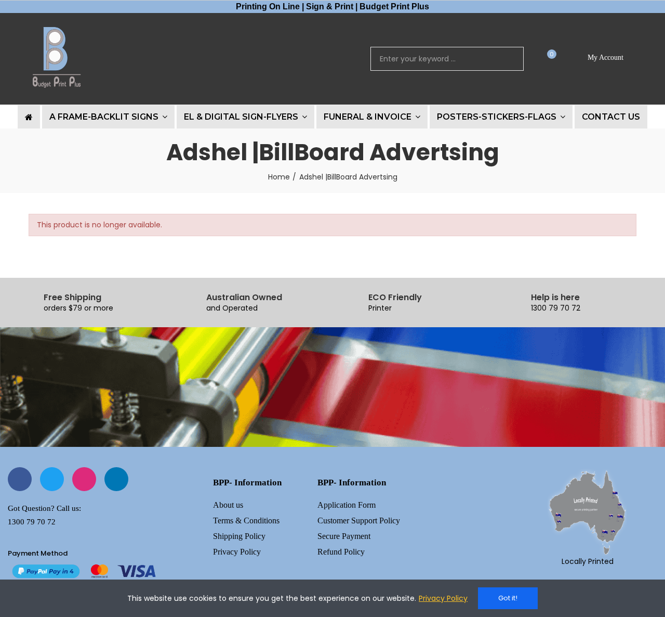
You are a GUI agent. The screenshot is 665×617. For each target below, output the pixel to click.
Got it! (507, 598)
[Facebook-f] (20, 479)
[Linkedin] (116, 479)
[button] (548, 59)
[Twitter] (52, 479)
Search (507, 59)
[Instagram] (84, 479)
